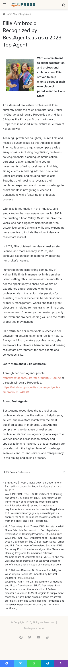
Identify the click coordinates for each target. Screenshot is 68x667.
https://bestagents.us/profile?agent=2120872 (32, 378)
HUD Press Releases (16, 472)
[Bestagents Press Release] (23, 5)
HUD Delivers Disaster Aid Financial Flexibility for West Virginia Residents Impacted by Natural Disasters (33, 574)
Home (8, 14)
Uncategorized (22, 14)
